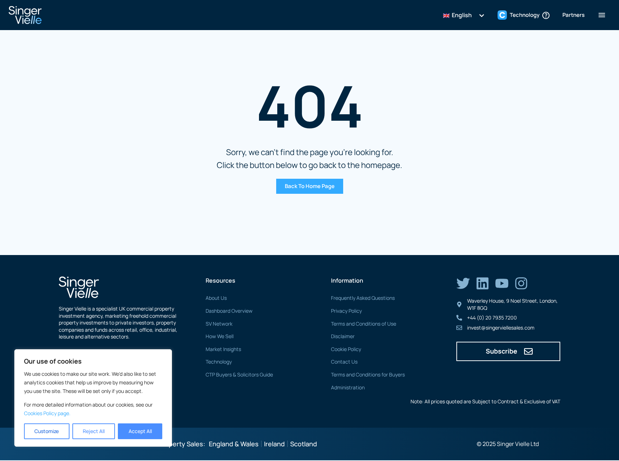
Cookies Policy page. (47, 413)
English (461, 15)
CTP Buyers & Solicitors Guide (239, 374)
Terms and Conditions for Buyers (368, 374)
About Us (216, 297)
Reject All (94, 431)
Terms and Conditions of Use (363, 323)
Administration (348, 387)
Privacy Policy (346, 310)
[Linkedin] (482, 283)
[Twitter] (463, 283)
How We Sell (220, 336)
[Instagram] (521, 283)
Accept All (140, 431)
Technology (219, 361)
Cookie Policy (346, 349)
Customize (46, 431)
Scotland (303, 444)
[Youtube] (502, 283)
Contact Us (344, 361)
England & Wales (234, 444)
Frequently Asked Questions (363, 297)
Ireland (274, 444)
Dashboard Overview (229, 310)
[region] (93, 398)
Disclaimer (343, 336)
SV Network (219, 323)
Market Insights (223, 349)
